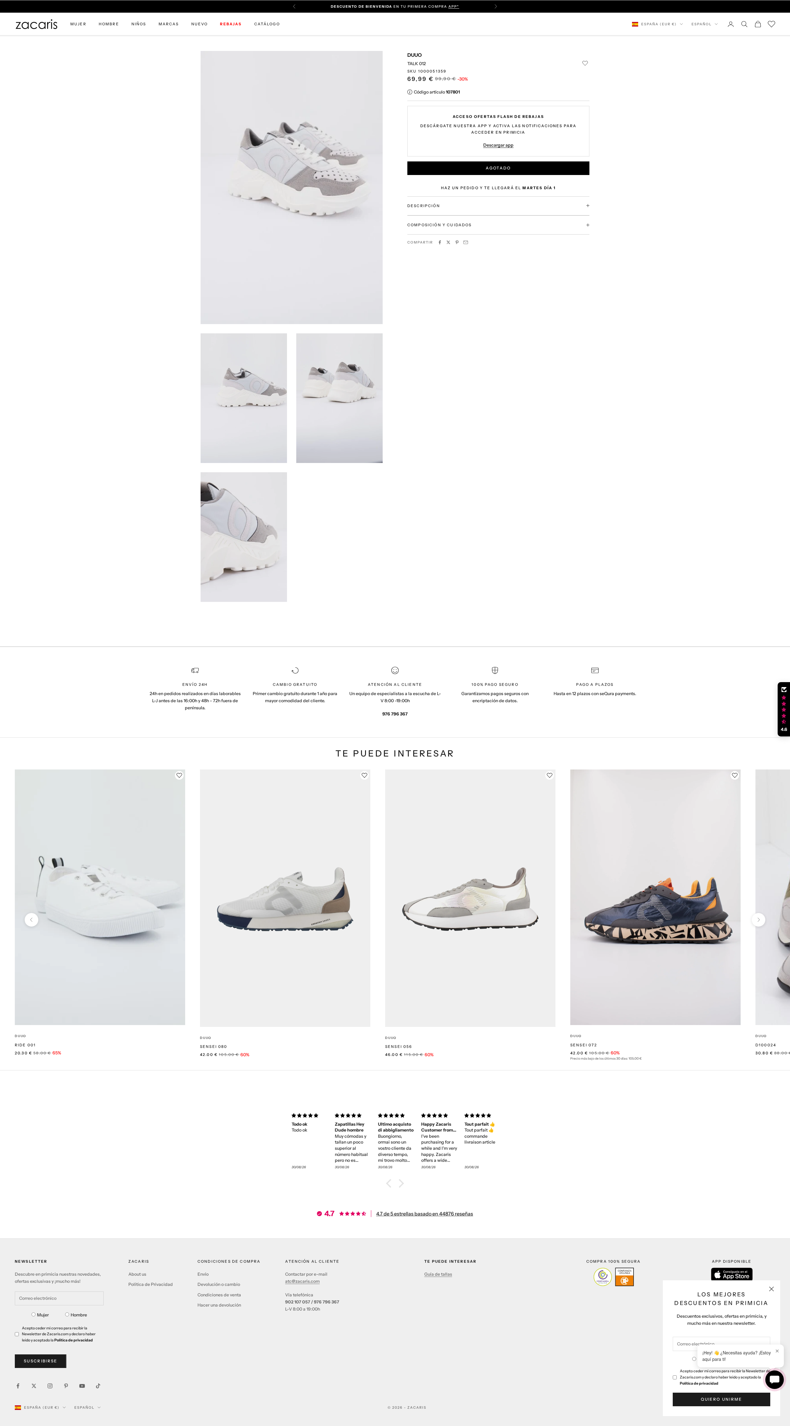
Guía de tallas (438, 1274)
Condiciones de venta (219, 1295)
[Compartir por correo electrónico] (465, 242)
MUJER (78, 24)
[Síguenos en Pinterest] (66, 1386)
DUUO (414, 55)
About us (137, 1274)
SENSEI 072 (583, 1045)
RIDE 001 (25, 1045)
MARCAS (169, 24)
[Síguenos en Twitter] (34, 1386)
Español (702, 24)
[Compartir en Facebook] (439, 242)
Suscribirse (40, 1360)
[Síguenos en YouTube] (82, 1386)
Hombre (79, 1315)
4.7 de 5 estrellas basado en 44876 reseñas (424, 1214)
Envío (203, 1274)
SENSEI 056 (398, 1046)
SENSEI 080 (213, 1046)
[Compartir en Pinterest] (457, 242)
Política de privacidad (699, 1383)
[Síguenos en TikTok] (98, 1386)
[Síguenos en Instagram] (50, 1386)
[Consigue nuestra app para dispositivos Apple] (732, 1275)
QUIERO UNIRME (721, 1399)
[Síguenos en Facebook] (18, 1386)
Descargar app (498, 145)
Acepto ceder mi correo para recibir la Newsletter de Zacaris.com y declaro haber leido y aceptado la (725, 1377)
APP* (453, 6)
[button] (390, 1183)
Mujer (43, 1315)
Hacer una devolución (219, 1305)
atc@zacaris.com (302, 1281)
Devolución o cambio (219, 1284)
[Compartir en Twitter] (448, 242)
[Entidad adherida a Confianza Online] (613, 1277)
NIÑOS (138, 24)
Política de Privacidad (150, 1284)
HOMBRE (109, 24)
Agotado (498, 167)
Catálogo (267, 24)
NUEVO (199, 24)
